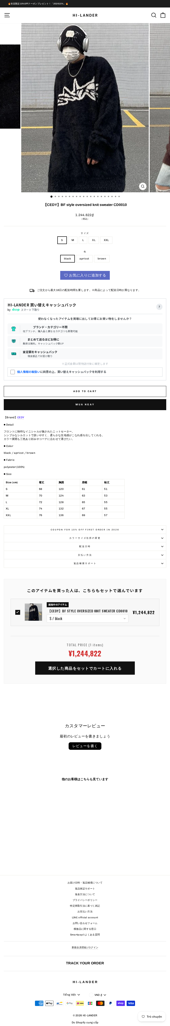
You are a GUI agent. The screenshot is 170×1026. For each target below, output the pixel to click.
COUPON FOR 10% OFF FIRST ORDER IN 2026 (85, 529)
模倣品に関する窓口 (85, 929)
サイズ (85, 233)
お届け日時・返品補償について (85, 882)
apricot (84, 258)
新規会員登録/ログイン (85, 947)
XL (93, 240)
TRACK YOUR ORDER (85, 963)
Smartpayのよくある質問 (85, 934)
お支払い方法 (85, 911)
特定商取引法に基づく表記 (85, 905)
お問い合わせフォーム (85, 923)
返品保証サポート (85, 888)
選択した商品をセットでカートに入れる (85, 668)
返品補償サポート (85, 563)
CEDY (20, 417)
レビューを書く (85, 746)
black (67, 258)
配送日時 (85, 546)
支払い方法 (85, 555)
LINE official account (85, 917)
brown (102, 258)
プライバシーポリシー (85, 900)
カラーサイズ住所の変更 (85, 538)
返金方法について (85, 894)
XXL (106, 240)
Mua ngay (85, 404)
